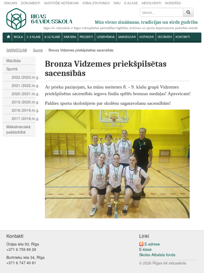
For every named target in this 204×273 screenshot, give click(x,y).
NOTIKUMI (146, 36)
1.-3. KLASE (34, 36)
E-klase (145, 249)
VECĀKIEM (165, 36)
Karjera (70, 36)
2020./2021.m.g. (24, 93)
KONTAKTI (183, 36)
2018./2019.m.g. (24, 110)
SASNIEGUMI (127, 36)
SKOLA (18, 36)
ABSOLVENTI (151, 3)
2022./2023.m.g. (24, 77)
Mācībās (13, 60)
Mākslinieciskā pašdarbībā (18, 129)
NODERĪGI (173, 3)
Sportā (38, 50)
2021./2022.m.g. (24, 85)
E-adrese (152, 244)
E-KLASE (131, 3)
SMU (117, 3)
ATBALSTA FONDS (96, 3)
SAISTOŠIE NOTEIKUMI (61, 3)
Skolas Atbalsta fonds (157, 254)
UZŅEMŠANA (105, 36)
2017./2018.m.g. (24, 118)
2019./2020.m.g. (24, 102)
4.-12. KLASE (52, 36)
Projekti (86, 36)
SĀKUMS (10, 3)
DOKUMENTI (30, 3)
